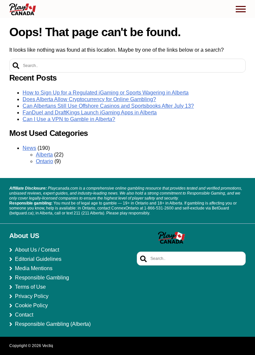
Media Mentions (33, 268)
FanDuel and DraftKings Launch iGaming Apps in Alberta (90, 112)
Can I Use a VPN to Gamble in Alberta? (69, 119)
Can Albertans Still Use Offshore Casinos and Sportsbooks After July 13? (108, 106)
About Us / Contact (37, 250)
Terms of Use (30, 287)
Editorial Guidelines (38, 259)
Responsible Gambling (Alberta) (53, 324)
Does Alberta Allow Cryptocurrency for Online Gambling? (89, 99)
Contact (24, 315)
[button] (240, 9)
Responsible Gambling (42, 277)
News (29, 148)
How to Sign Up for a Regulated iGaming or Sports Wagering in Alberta (106, 92)
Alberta (44, 154)
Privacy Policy (31, 296)
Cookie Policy (31, 305)
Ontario (44, 161)
